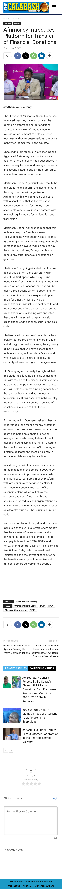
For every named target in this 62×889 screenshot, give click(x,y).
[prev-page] (5, 750)
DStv (42, 605)
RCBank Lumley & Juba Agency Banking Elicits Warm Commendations (16, 649)
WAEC (32, 610)
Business (17, 18)
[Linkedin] (41, 55)
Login (54, 798)
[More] (49, 55)
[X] (25, 55)
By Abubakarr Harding (26, 601)
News (43, 881)
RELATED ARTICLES (16, 668)
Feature (17, 23)
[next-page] (11, 750)
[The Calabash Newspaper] (26, 7)
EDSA (50, 605)
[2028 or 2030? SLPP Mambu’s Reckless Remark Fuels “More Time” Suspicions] (12, 715)
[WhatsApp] (33, 55)
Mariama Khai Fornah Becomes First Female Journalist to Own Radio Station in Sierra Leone (45, 651)
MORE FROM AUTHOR (42, 668)
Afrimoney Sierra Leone (25, 605)
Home (6, 18)
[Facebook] (17, 55)
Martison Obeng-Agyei (16, 610)
